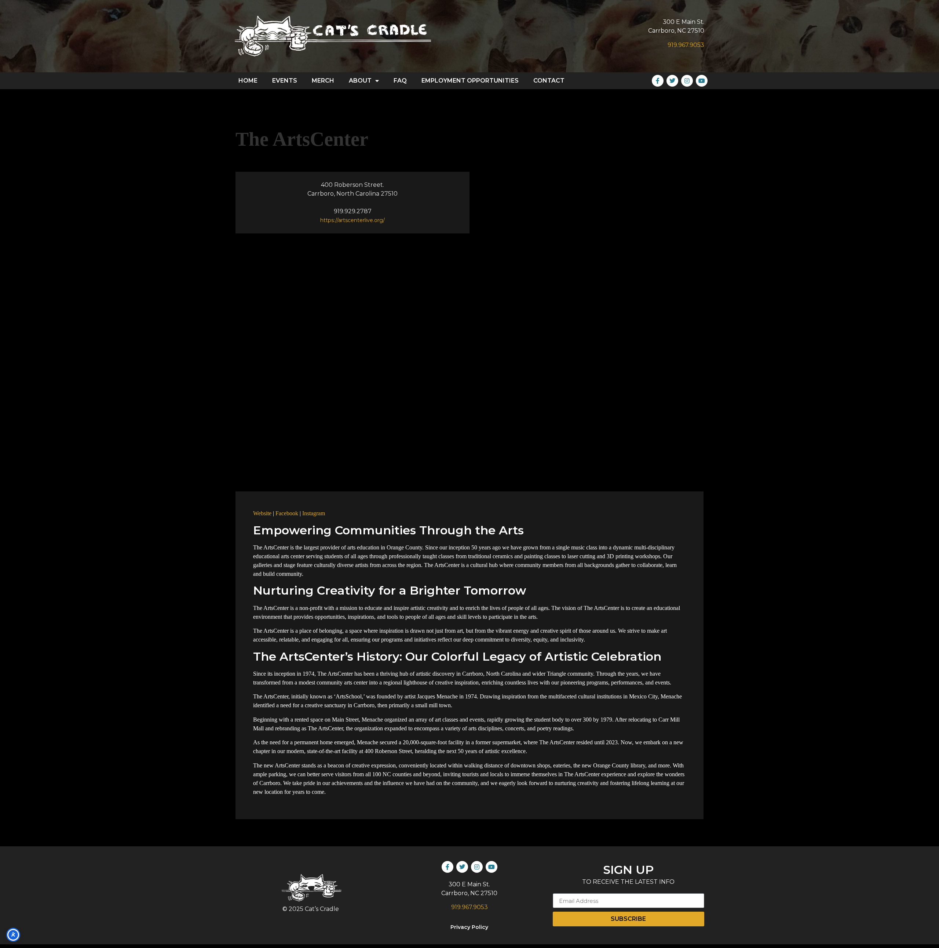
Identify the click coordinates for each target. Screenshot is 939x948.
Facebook (286, 513)
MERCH (323, 80)
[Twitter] (672, 81)
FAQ (400, 80)
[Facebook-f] (658, 81)
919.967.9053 (686, 44)
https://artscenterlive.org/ (352, 220)
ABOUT (360, 80)
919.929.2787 (353, 211)
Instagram (313, 513)
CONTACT (549, 80)
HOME (247, 80)
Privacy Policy (469, 927)
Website (262, 513)
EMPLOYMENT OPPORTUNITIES (470, 80)
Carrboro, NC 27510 (676, 30)
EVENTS (284, 80)
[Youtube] (702, 81)
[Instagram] (687, 81)
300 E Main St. (683, 21)
